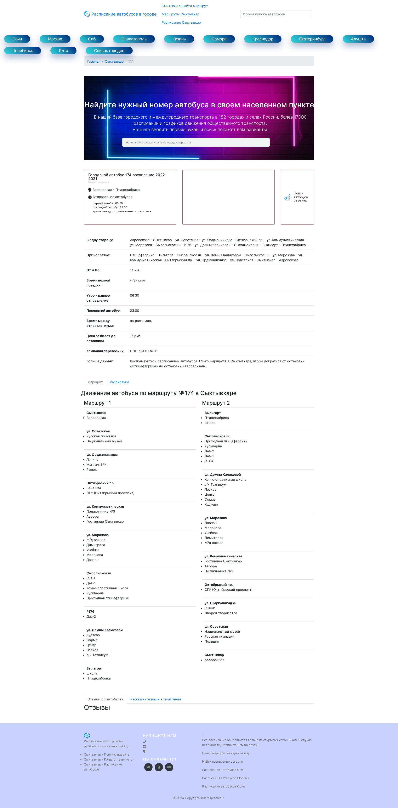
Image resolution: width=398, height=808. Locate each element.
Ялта (63, 50)
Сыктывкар (114, 61)
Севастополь (134, 39)
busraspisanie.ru (213, 798)
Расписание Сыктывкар (181, 22)
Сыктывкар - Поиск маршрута (106, 754)
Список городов (109, 50)
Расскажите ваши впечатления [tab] (155, 699)
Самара (219, 39)
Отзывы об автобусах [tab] (105, 699)
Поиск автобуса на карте (301, 197)
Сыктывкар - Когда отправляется (109, 759)
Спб (92, 39)
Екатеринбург (312, 39)
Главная (93, 61)
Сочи (17, 39)
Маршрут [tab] (95, 382)
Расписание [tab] (119, 382)
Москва (55, 39)
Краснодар (262, 39)
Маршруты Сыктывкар (180, 14)
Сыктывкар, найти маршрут (185, 6)
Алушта (358, 39)
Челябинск (22, 50)
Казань (179, 39)
